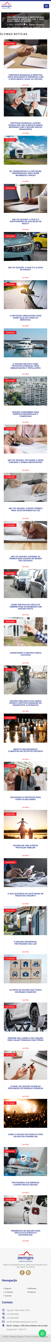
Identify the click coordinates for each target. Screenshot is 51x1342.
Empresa (32, 1292)
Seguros (8, 1288)
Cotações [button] (9, 1292)
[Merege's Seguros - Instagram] (28, 1272)
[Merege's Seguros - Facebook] (22, 1272)
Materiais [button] (32, 1288)
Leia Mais (25, 85)
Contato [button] (8, 1296)
